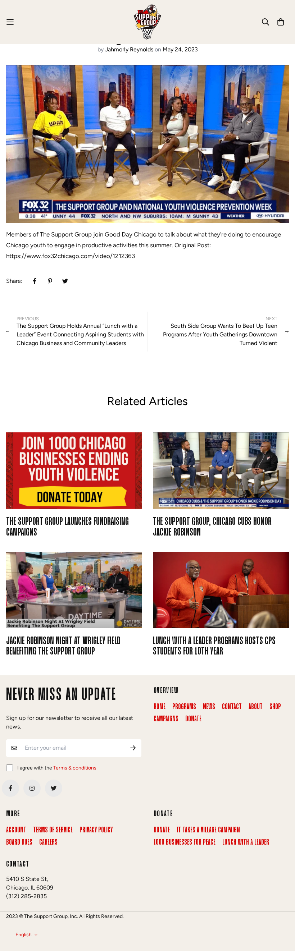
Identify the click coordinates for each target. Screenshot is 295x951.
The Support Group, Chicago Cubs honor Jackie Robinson (212, 527)
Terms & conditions (74, 768)
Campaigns (166, 719)
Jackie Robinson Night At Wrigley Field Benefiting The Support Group (63, 646)
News (209, 707)
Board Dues (19, 842)
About (256, 707)
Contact (232, 707)
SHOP (275, 707)
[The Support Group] (147, 22)
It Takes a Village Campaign (208, 830)
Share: (14, 280)
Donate (193, 719)
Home (159, 707)
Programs (184, 707)
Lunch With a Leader (245, 842)
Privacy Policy (96, 830)
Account (16, 830)
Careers (48, 842)
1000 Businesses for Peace (184, 842)
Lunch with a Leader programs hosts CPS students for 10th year (214, 646)
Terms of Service (53, 830)
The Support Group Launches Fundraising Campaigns (67, 527)
